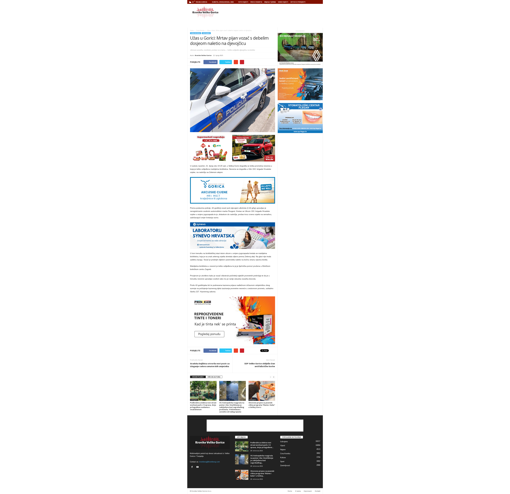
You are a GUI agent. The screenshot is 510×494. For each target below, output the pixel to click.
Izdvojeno (206, 33)
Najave (283, 450)
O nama (298, 491)
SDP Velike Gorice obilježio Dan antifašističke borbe (259, 365)
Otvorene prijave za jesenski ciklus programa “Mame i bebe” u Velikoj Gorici (261, 404)
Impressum (308, 491)
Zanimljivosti (285, 465)
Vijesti (282, 446)
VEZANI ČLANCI (198, 377)
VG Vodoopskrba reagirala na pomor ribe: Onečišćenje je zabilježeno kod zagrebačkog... (261, 459)
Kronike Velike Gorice (203, 55)
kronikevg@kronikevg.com (209, 462)
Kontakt (317, 491)
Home (192, 30)
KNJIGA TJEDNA (270, 2)
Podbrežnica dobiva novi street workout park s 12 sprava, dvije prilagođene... (261, 445)
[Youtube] (197, 467)
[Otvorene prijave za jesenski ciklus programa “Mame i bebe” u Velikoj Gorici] (261, 391)
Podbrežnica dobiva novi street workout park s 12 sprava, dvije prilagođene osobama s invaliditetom (203, 406)
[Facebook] (192, 467)
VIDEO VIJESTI (283, 2)
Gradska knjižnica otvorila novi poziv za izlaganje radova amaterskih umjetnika (210, 365)
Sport (282, 462)
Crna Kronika (195, 33)
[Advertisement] (274, 12)
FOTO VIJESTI (243, 2)
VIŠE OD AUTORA (214, 377)
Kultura (283, 458)
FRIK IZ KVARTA (256, 2)
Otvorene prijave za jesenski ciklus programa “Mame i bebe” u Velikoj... (262, 473)
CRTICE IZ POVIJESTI (297, 2)
